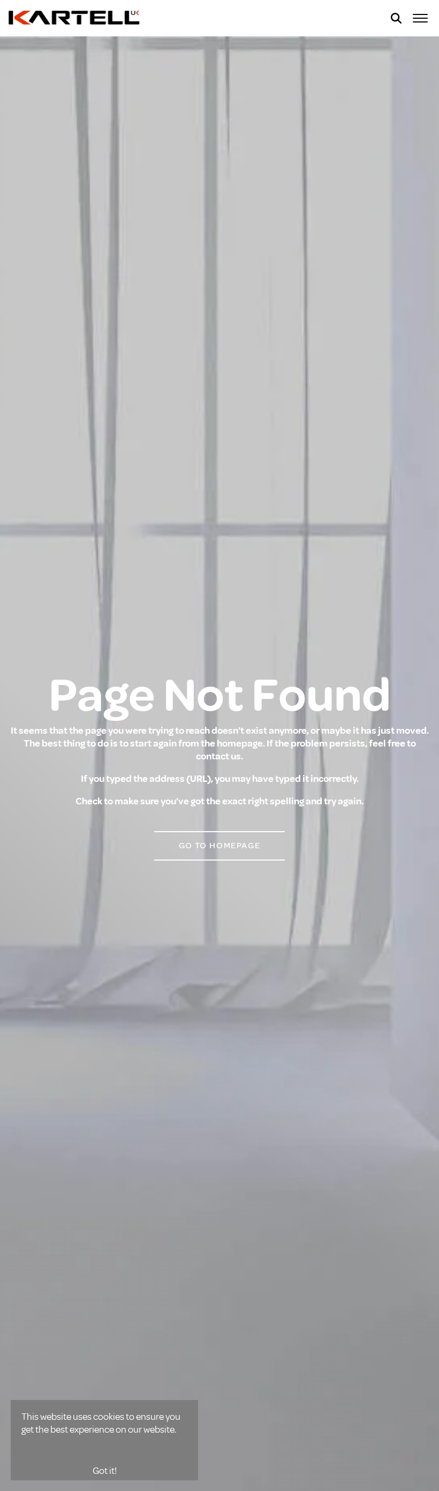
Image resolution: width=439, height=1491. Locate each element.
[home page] (74, 18)
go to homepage (219, 845)
